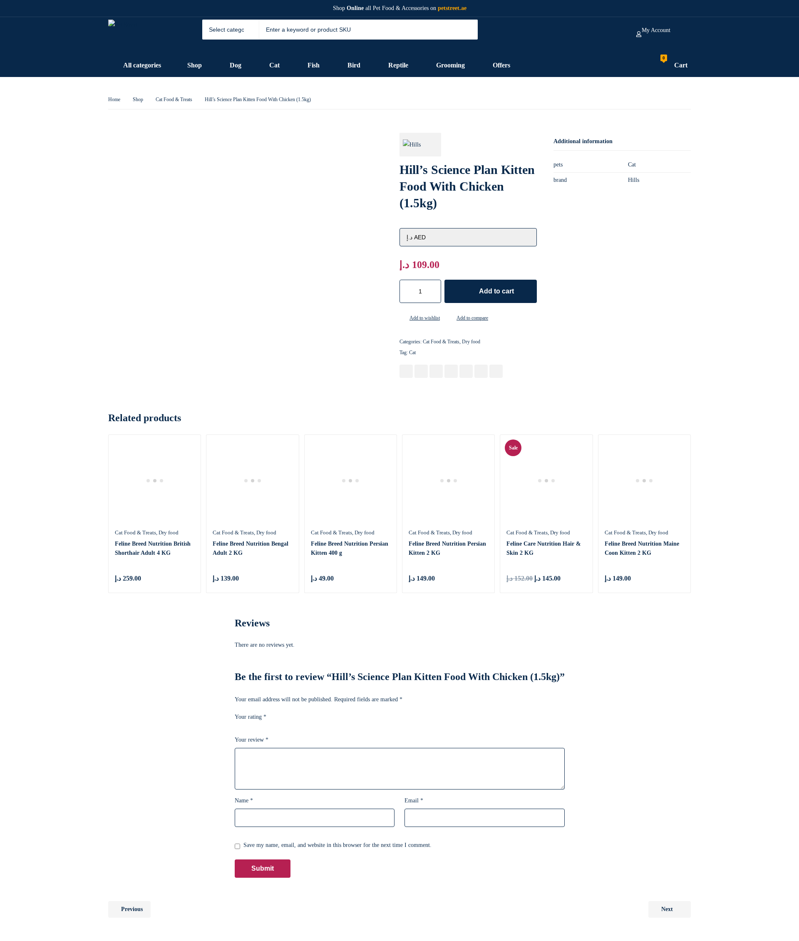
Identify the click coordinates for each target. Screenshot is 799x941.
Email (413, 800)
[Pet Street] (140, 36)
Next (667, 909)
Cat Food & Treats (174, 99)
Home (114, 99)
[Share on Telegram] (496, 371)
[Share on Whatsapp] (466, 371)
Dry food (471, 342)
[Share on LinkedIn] (451, 371)
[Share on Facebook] (406, 371)
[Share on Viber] (481, 371)
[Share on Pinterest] (436, 371)
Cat (412, 352)
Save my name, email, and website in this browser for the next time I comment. (337, 845)
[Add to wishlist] (403, 318)
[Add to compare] (450, 318)
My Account (656, 30)
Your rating (250, 717)
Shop (138, 99)
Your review (251, 740)
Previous (132, 909)
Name (244, 800)
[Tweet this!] (421, 371)
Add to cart (496, 291)
